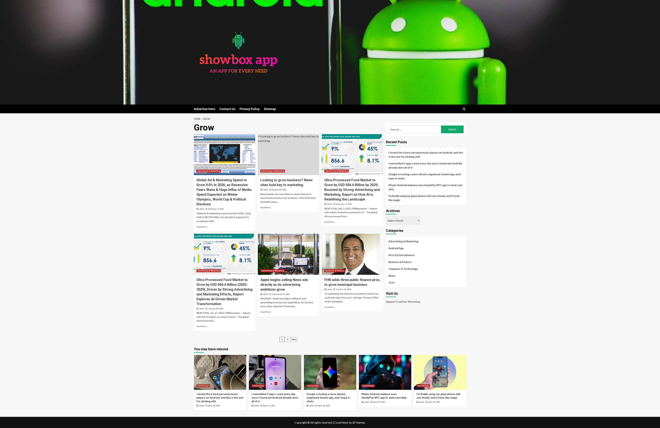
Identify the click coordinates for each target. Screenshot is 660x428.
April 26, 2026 (324, 406)
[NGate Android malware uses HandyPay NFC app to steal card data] (385, 372)
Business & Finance (334, 271)
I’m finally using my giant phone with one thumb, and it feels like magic (424, 198)
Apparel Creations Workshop (403, 301)
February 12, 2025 (344, 204)
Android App (396, 248)
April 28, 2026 (214, 406)
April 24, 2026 (434, 402)
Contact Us (227, 109)
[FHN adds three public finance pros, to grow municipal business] (352, 254)
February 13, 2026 (216, 209)
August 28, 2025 (279, 190)
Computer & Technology (403, 268)
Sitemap (270, 109)
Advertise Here (204, 109)
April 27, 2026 (269, 406)
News (391, 275)
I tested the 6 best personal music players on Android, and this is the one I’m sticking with (425, 154)
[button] (464, 109)
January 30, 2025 (215, 309)
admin (201, 209)
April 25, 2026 (379, 402)
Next (294, 339)
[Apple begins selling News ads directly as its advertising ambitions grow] (288, 254)
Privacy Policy (250, 109)
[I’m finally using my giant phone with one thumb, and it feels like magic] (440, 372)
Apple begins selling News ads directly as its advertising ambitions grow (284, 284)
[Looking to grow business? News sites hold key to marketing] (288, 154)
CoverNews (341, 422)
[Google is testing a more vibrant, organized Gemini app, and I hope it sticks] (330, 372)
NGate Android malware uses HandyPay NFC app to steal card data (425, 187)
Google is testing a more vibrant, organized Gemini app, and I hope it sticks (424, 176)
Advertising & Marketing (208, 171)
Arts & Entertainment (401, 255)
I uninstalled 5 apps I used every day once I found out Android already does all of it (425, 165)
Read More (201, 226)
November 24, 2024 (280, 294)
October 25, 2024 (343, 289)
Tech (391, 282)
